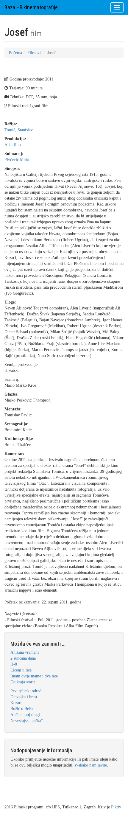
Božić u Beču (21, 709)
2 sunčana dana (23, 658)
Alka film (12, 145)
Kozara (16, 703)
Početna (15, 52)
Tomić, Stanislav (18, 130)
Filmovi (34, 52)
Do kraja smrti (22, 682)
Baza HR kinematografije (31, 7)
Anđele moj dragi (25, 714)
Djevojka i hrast (23, 697)
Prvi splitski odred (25, 691)
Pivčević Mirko (17, 159)
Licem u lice (21, 670)
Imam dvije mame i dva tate (34, 676)
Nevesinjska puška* (26, 720)
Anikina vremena (24, 652)
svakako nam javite (91, 765)
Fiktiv (116, 807)
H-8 (13, 664)
